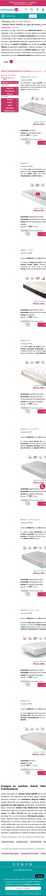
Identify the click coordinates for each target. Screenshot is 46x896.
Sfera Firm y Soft (30, 610)
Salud (10, 105)
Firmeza (10, 99)
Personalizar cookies (31, 893)
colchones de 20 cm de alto (29, 853)
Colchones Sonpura (8, 842)
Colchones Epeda (35, 842)
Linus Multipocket (30, 519)
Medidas (10, 82)
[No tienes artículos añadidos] (43, 10)
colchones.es (36, 71)
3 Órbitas (27, 250)
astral (5, 75)
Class (25, 700)
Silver (25, 340)
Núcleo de (9, 88)
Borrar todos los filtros (8, 78)
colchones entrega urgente (10, 853)
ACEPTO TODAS (23, 888)
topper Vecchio (29, 77)
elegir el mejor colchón (20, 21)
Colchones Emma (22, 842)
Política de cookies (32, 884)
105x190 (13, 75)
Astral (6, 96)
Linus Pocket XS (30, 429)
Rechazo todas (12, 893)
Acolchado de (10, 91)
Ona (25, 163)
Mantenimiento (9, 111)
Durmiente (10, 108)
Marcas (10, 94)
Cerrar (39, 876)
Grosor (9, 102)
